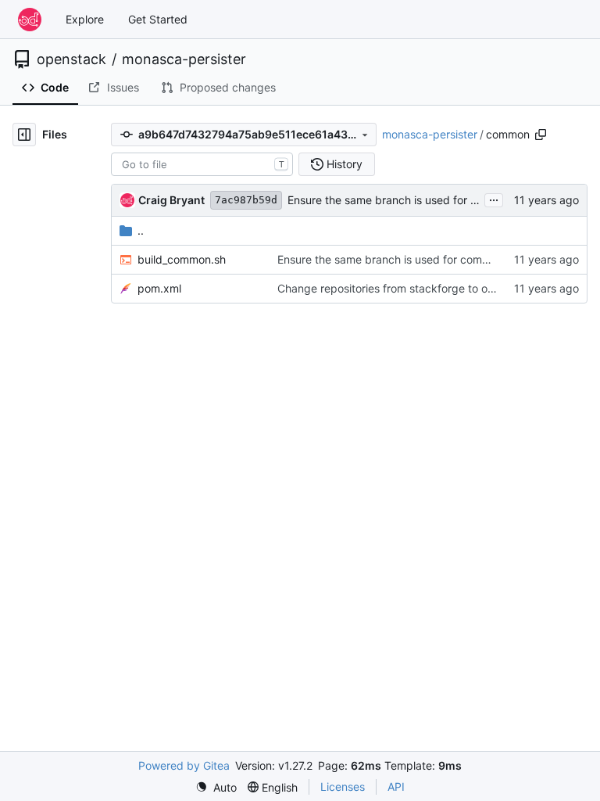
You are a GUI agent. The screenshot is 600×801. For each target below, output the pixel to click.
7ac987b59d (246, 200)
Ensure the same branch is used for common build (415, 200)
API (396, 786)
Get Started (158, 19)
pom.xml (159, 288)
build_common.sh (182, 259)
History (344, 164)
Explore (85, 19)
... (493, 198)
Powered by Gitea (184, 765)
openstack (71, 59)
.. (141, 230)
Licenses (342, 786)
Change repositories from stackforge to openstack (406, 288)
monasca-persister (184, 59)
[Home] (30, 19)
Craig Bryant (171, 200)
